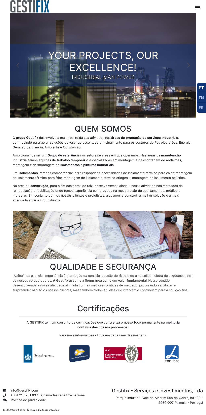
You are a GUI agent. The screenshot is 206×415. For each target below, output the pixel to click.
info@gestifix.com (23, 390)
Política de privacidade (28, 400)
